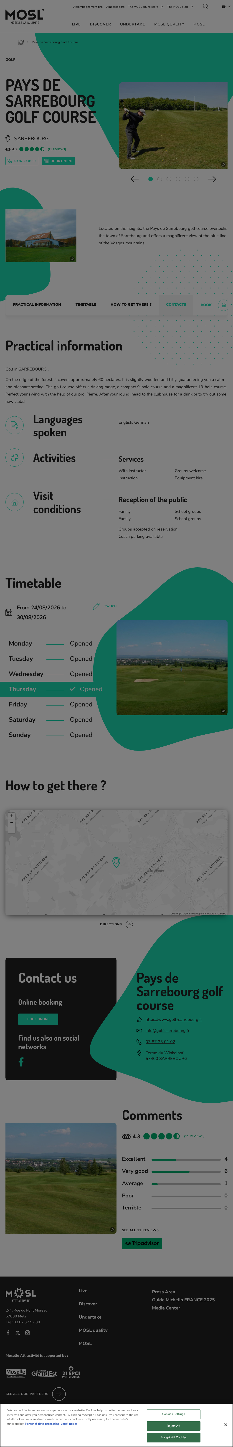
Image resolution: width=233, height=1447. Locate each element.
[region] (116, 1425)
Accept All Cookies (174, 1437)
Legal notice (69, 1424)
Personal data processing (42, 1424)
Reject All (173, 1426)
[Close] (226, 1425)
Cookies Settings (173, 1414)
